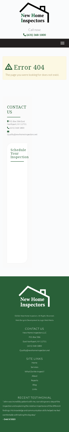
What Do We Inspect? (34, 371)
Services (34, 367)
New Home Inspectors (29, 316)
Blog (35, 384)
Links (34, 389)
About (34, 376)
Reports (34, 380)
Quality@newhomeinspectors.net (34, 350)
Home (34, 362)
